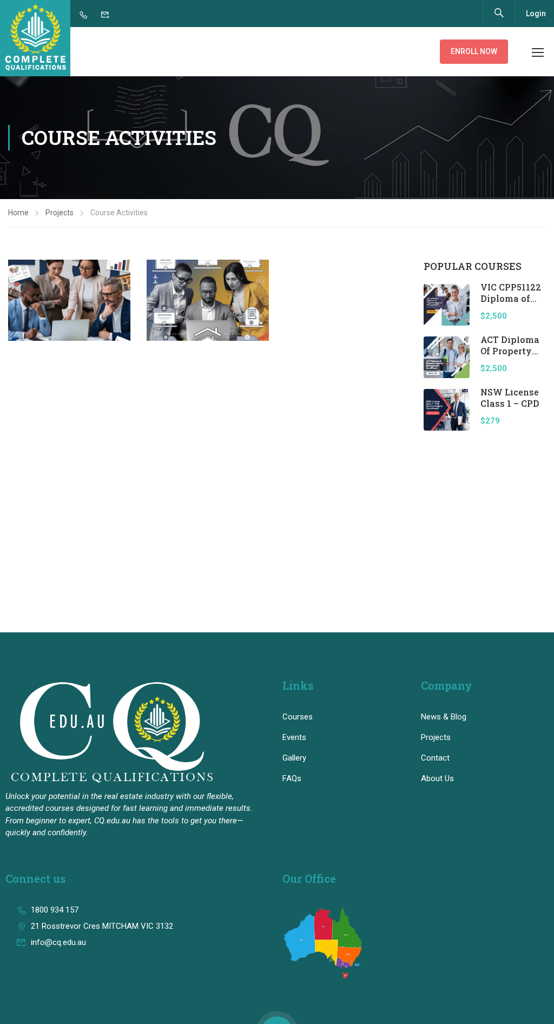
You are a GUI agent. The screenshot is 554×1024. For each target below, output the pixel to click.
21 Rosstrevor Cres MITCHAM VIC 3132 (102, 926)
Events (294, 737)
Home (18, 212)
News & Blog (443, 717)
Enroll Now (474, 51)
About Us (437, 778)
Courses (297, 717)
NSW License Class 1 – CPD (509, 397)
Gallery (294, 758)
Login (536, 13)
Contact (435, 758)
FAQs (291, 778)
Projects (59, 212)
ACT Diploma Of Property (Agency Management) (511, 356)
